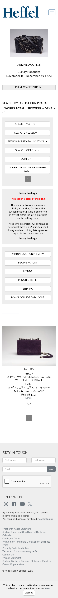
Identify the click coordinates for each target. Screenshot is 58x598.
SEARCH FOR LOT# (26, 150)
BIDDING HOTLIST (27, 263)
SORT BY (27, 159)
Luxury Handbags (29, 72)
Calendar (7, 535)
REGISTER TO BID (27, 280)
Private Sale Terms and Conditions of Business (26, 541)
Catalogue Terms (11, 538)
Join (51, 469)
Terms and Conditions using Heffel (19, 551)
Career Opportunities (13, 564)
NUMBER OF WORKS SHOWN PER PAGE (27, 169)
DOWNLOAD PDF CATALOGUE (27, 298)
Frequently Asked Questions (16, 528)
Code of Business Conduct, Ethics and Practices (26, 561)
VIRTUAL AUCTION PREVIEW (28, 254)
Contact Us (8, 554)
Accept (29, 593)
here (47, 588)
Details (29, 398)
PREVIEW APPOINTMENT (29, 87)
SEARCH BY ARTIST (27, 124)
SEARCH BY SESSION (26, 133)
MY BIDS (27, 271)
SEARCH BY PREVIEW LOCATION (27, 142)
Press (5, 544)
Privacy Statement (11, 557)
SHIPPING (28, 289)
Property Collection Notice (15, 548)
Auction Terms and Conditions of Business (23, 532)
